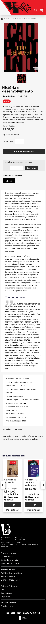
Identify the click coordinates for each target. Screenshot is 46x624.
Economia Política (29, 19)
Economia (17, 19)
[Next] (43, 485)
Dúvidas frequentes (10, 580)
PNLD (3, 589)
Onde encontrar (8, 553)
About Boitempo (8, 602)
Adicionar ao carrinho (24, 151)
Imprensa (5, 596)
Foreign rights (7, 606)
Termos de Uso (8, 569)
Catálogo (9, 19)
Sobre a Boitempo (9, 586)
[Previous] (3, 485)
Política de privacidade (11, 573)
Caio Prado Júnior (21, 96)
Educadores (6, 593)
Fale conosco (7, 556)
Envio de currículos (10, 563)
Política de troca (8, 576)
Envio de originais (9, 560)
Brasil (6, 101)
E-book (9, 181)
